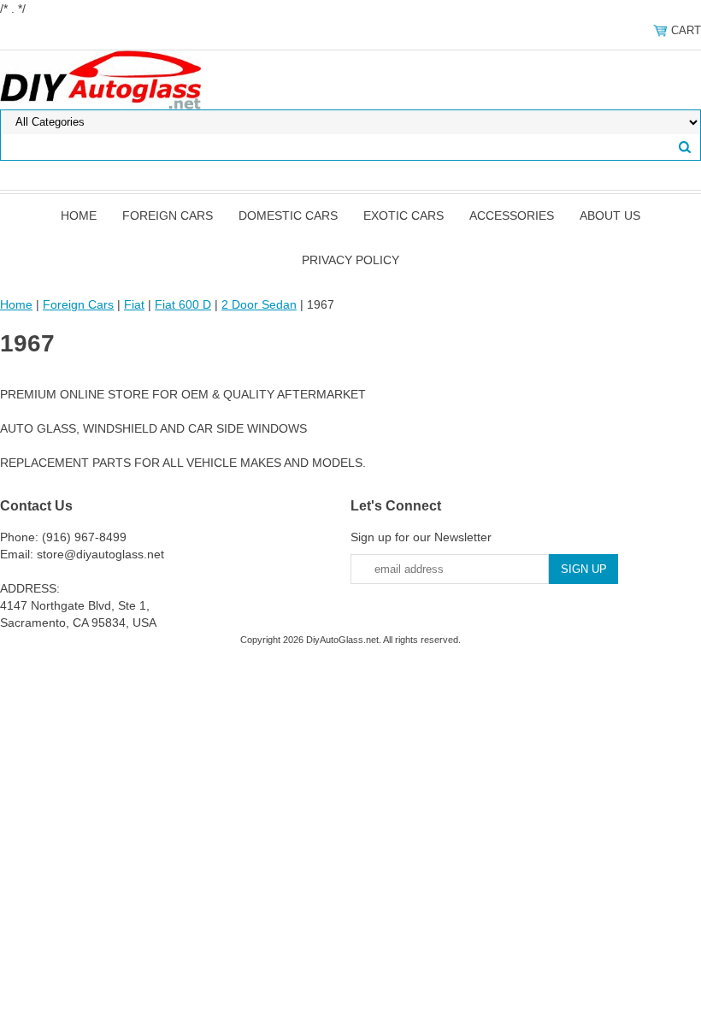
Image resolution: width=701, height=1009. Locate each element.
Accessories (511, 215)
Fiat (134, 304)
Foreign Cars (167, 215)
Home (79, 215)
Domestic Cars (288, 215)
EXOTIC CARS (403, 215)
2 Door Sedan (259, 304)
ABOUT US (610, 215)
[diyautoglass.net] (100, 79)
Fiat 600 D (183, 304)
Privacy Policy (350, 260)
